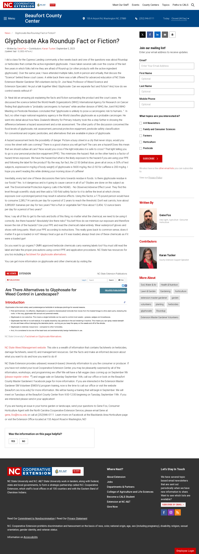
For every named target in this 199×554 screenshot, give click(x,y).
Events (135, 4)
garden (175, 298)
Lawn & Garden (148, 291)
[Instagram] (171, 512)
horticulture (180, 291)
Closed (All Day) (179, 18)
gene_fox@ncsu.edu (16, 414)
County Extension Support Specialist (174, 260)
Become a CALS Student (121, 496)
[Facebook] (164, 512)
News (7, 33)
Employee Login (185, 550)
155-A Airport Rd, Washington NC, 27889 (106, 18)
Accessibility (31, 537)
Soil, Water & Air (148, 285)
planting (160, 304)
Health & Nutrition (169, 285)
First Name (145, 73)
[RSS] (178, 512)
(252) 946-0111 (146, 18)
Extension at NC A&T (118, 501)
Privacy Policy (155, 177)
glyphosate (146, 311)
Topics (165, 4)
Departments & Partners (120, 486)
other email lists (166, 168)
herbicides (173, 304)
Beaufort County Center (43, 18)
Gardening (165, 291)
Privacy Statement (77, 518)
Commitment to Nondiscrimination (36, 518)
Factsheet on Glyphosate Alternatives (43, 336)
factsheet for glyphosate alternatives (46, 254)
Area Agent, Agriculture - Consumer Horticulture (173, 221)
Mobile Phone (147, 98)
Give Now (112, 506)
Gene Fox (21, 48)
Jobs (110, 481)
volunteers (146, 304)
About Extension (116, 476)
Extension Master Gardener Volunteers (159, 317)
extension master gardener (154, 298)
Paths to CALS (180, 4)
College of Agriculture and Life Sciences (130, 491)
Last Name (145, 86)
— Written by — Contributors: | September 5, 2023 (40, 48)
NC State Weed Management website (25, 347)
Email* (143, 60)
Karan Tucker (48, 48)
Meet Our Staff (121, 4)
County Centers (150, 4)
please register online (17, 376)
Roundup (160, 311)
